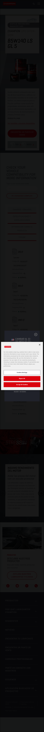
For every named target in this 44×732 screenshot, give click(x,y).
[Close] (39, 344)
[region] (22, 366)
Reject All (22, 378)
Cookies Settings (22, 372)
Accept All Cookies (22, 384)
